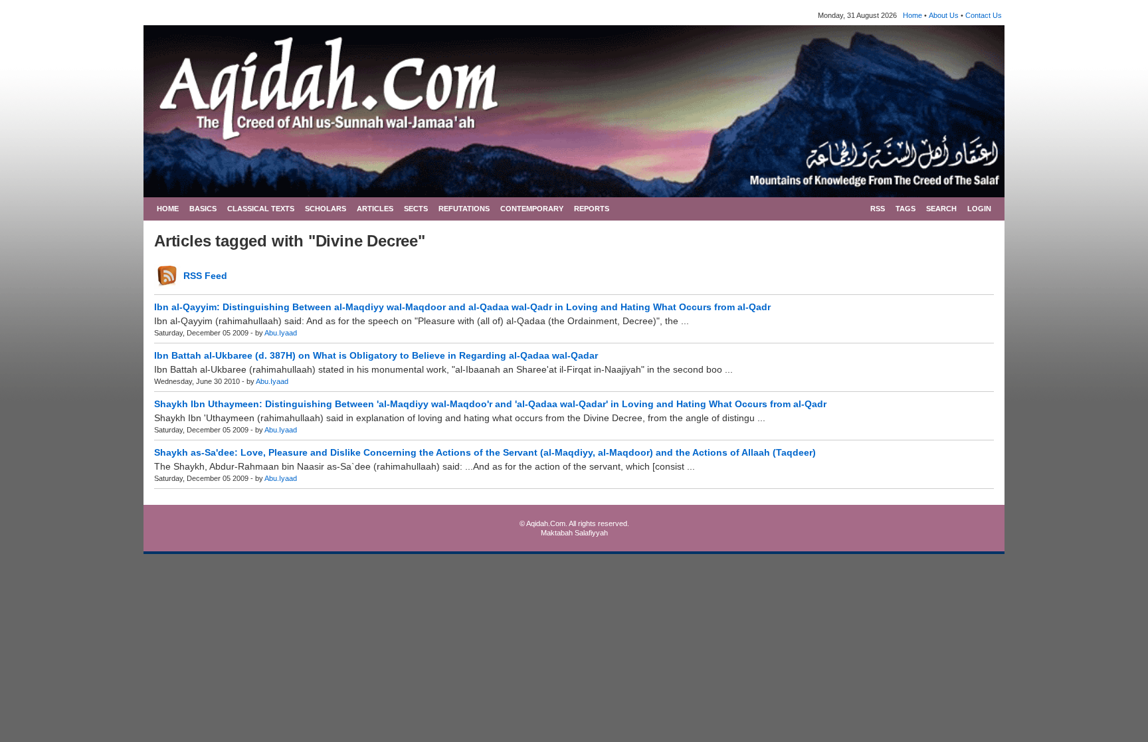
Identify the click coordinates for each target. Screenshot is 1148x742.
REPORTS (591, 209)
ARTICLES (375, 209)
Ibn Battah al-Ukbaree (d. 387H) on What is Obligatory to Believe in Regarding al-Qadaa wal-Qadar (376, 355)
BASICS (203, 209)
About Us (944, 15)
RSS (877, 209)
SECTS (416, 209)
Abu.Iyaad (280, 333)
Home (912, 15)
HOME (168, 209)
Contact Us (983, 15)
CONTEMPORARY (531, 209)
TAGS (905, 209)
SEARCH (941, 209)
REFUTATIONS (464, 209)
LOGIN (979, 209)
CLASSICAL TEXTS (260, 209)
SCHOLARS (325, 209)
